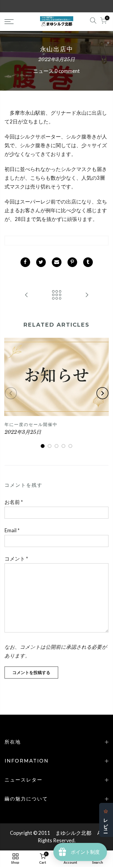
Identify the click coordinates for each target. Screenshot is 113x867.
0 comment (67, 71)
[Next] (102, 393)
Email (12, 530)
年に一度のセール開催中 (31, 424)
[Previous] (11, 393)
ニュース (43, 71)
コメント (16, 559)
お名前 (14, 502)
